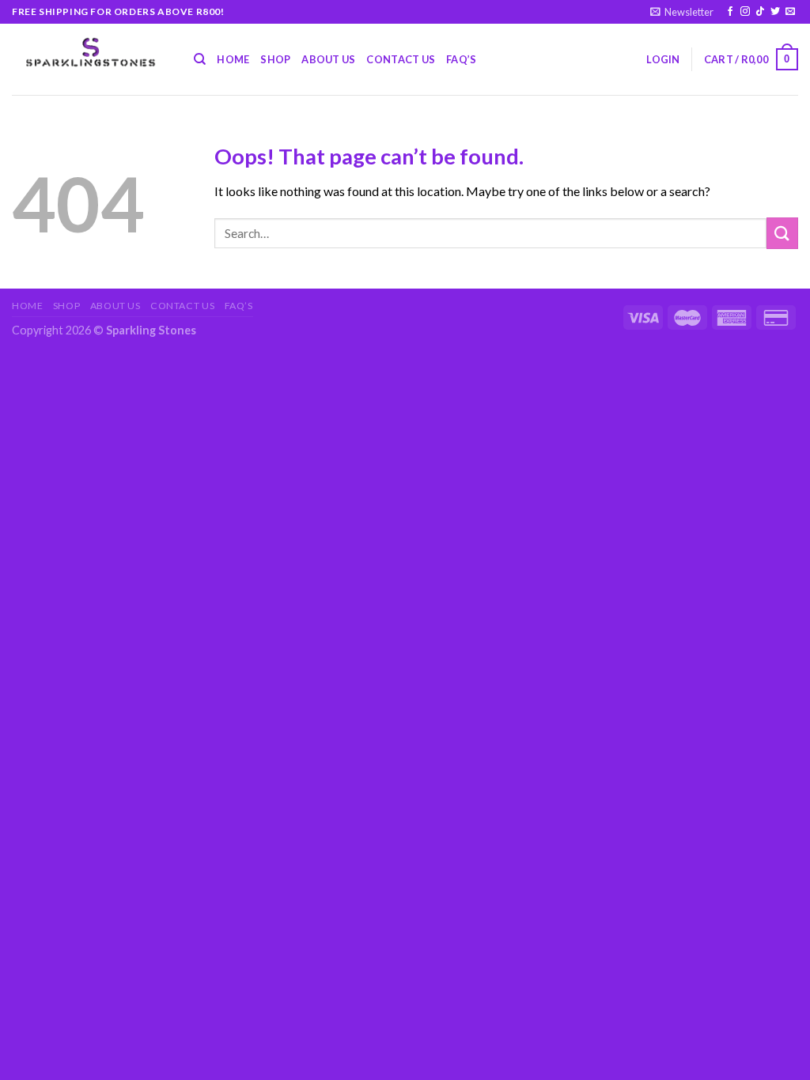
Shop (275, 59)
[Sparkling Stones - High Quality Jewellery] (91, 52)
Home (233, 59)
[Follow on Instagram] (745, 11)
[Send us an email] (790, 11)
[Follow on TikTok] (760, 11)
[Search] (200, 59)
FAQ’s (461, 59)
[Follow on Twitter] (775, 11)
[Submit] (782, 232)
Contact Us (400, 59)
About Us (328, 59)
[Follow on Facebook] (730, 11)
